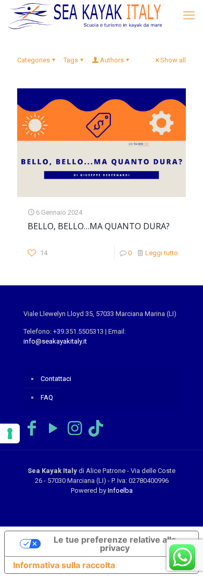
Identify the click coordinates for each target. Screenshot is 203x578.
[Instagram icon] (74, 428)
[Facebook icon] (31, 428)
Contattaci (56, 379)
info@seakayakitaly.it (55, 341)
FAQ (47, 397)
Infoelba (120, 490)
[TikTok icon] (95, 428)
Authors (112, 60)
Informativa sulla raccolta (64, 565)
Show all (173, 60)
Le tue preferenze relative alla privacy (115, 543)
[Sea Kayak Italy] (85, 16)
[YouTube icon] (53, 428)
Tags (71, 60)
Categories (33, 60)
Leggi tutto (161, 253)
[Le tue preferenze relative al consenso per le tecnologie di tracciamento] (10, 433)
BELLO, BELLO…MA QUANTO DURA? (99, 226)
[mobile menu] (189, 15)
